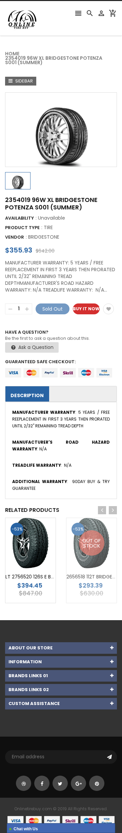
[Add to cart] (40, 564)
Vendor (14, 237)
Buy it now (86, 309)
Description (27, 395)
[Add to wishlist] (108, 308)
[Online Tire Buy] (61, 820)
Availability (19, 218)
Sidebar (23, 81)
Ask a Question (35, 347)
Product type (22, 227)
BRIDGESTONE (43, 237)
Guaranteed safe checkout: (40, 361)
